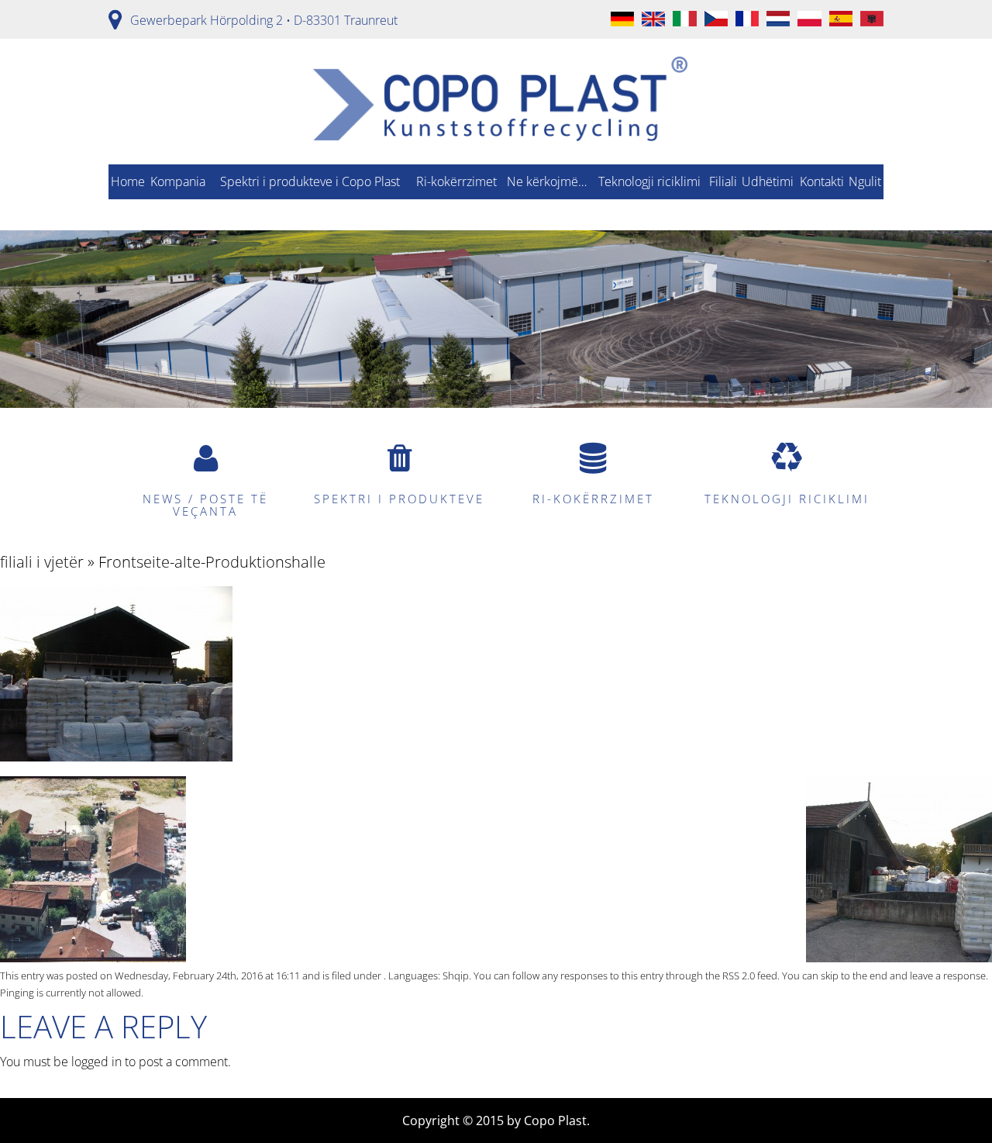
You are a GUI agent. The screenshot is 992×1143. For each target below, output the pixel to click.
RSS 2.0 (738, 975)
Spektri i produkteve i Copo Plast (310, 181)
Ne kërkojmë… (547, 181)
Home (128, 181)
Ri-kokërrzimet (456, 181)
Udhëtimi (768, 181)
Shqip (456, 975)
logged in (96, 1061)
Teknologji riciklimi (649, 181)
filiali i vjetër (42, 561)
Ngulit (865, 181)
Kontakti (822, 181)
